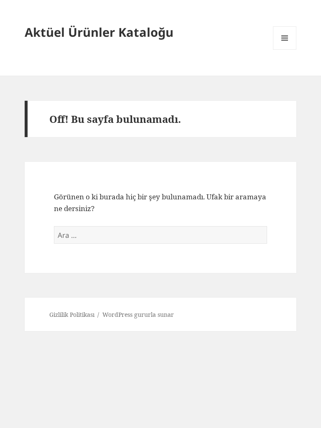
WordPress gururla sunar (138, 314)
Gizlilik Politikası (71, 314)
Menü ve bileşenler (284, 49)
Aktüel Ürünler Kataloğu (99, 32)
